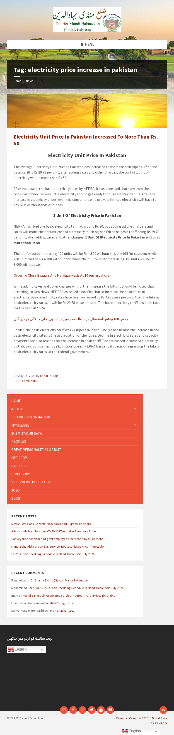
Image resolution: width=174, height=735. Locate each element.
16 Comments (27, 381)
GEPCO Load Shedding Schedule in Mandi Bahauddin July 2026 (52, 554)
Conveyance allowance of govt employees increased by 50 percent (57, 539)
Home (18, 81)
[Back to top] (163, 710)
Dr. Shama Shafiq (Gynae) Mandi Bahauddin (59, 580)
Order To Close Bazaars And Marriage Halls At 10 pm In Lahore (61, 275)
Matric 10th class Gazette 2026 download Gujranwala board (51, 524)
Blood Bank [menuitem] (159, 718)
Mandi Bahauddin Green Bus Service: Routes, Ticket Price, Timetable (57, 546)
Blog (55, 376)
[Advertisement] (128, 668)
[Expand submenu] (134, 408)
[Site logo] (87, 31)
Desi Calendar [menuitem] (158, 723)
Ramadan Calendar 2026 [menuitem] (132, 718)
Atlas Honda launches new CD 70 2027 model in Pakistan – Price (53, 531)
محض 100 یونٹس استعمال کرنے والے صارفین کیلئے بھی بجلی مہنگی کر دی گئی (71, 319)
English (20, 649)
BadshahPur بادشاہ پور (59, 603)
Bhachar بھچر (66, 610)
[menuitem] (74, 401)
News (30, 81)
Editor (44, 376)
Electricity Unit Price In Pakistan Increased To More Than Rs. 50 (86, 140)
